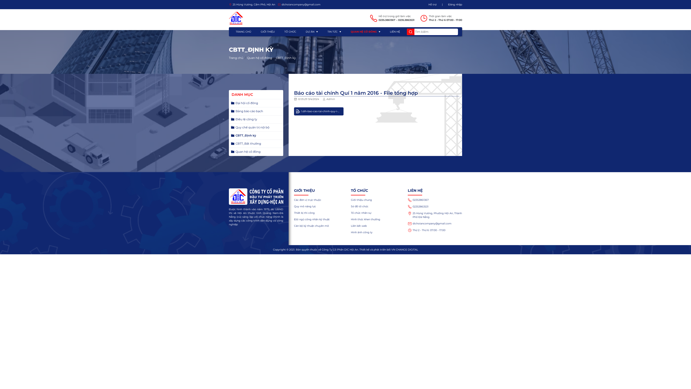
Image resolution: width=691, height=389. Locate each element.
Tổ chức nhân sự (361, 212)
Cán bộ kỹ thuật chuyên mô (311, 225)
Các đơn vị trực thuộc (307, 200)
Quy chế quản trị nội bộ (252, 127)
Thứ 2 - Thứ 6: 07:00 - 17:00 (429, 230)
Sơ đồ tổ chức (359, 206)
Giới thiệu (268, 31)
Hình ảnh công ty (361, 232)
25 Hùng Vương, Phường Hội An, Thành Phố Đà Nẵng (437, 215)
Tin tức (333, 31)
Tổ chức (290, 31)
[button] (410, 32)
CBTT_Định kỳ (286, 58)
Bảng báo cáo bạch (249, 111)
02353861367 (421, 200)
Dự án (310, 31)
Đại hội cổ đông (247, 103)
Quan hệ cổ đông (364, 31)
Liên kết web (359, 225)
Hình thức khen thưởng (365, 219)
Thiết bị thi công (304, 212)
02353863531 (420, 206)
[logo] (236, 18)
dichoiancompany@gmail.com (432, 223)
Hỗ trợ (432, 4)
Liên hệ (395, 31)
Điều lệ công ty (246, 119)
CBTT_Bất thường (248, 143)
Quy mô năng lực (305, 206)
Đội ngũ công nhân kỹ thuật (312, 219)
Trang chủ (243, 31)
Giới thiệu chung (361, 200)
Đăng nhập (455, 4)
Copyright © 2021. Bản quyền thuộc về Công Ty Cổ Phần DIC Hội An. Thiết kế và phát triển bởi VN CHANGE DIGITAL (345, 249)
